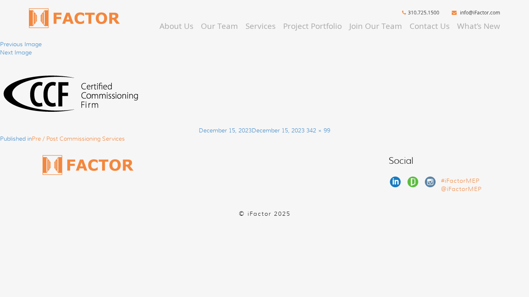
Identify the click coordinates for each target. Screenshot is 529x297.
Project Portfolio (312, 26)
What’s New (478, 26)
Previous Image (21, 44)
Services (260, 26)
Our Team (219, 26)
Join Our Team (375, 26)
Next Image (16, 52)
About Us (176, 26)
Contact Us (430, 26)
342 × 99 (318, 130)
